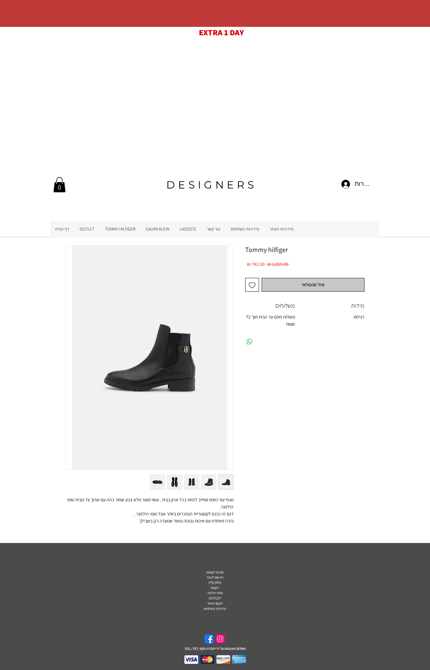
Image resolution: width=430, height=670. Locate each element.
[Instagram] (220, 638)
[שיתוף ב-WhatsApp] (250, 342)
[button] (59, 184)
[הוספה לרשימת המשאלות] (252, 285)
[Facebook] (209, 638)
